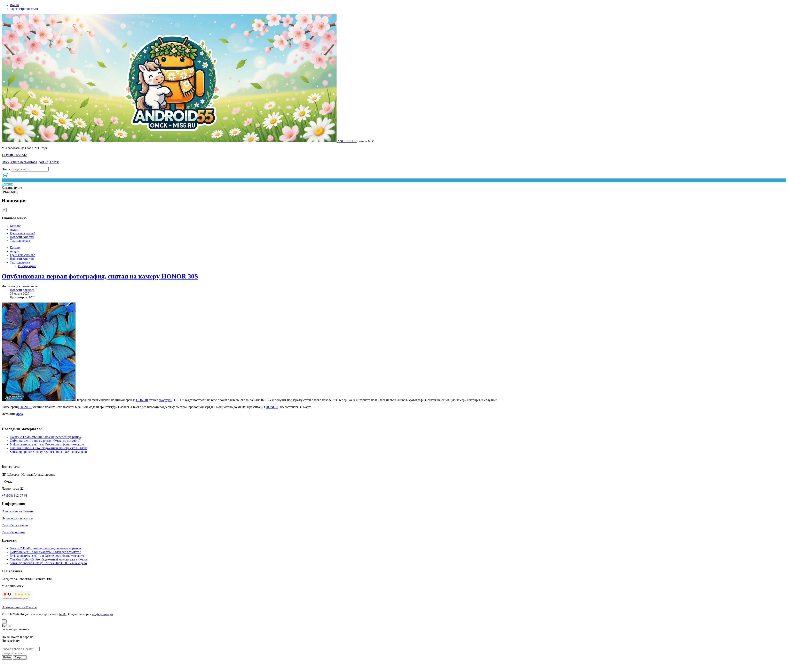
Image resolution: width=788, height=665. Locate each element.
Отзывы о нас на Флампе (19, 607)
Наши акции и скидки (17, 518)
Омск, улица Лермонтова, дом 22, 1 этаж (30, 162)
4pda (19, 414)
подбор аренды (102, 614)
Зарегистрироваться (24, 8)
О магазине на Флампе (17, 511)
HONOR (142, 400)
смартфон (165, 400)
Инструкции (27, 266)
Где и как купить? (22, 233)
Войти (14, 5)
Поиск (6, 169)
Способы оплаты (13, 532)
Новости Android (22, 237)
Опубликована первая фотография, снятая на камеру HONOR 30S (100, 276)
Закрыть (20, 657)
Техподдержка (20, 240)
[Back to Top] (3, 662)
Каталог (15, 226)
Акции (14, 229)
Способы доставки (15, 525)
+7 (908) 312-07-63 (14, 155)
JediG (62, 614)
